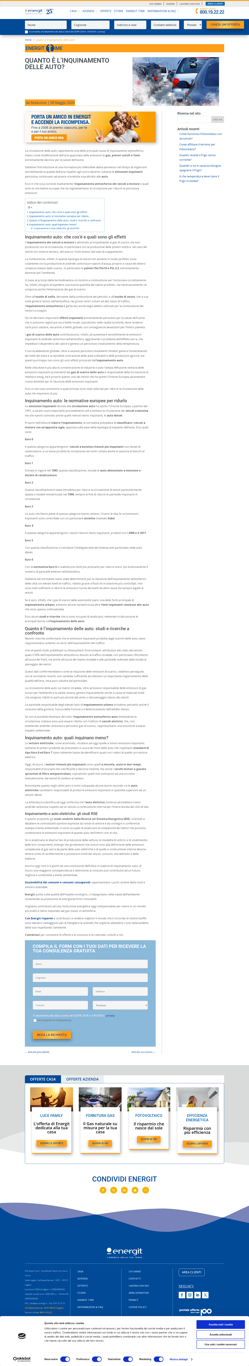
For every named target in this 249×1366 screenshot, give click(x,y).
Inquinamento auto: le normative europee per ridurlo (59, 216)
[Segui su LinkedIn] (197, 1295)
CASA (73, 11)
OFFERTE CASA (43, 1079)
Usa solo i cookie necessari (221, 1344)
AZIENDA (88, 11)
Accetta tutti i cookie (221, 1324)
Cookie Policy (138, 1307)
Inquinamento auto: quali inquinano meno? (53, 224)
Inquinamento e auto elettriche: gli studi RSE (56, 228)
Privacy (133, 1300)
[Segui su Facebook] (182, 1295)
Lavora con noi (190, 3)
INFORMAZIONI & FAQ (161, 11)
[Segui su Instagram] (189, 1295)
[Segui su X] (205, 1295)
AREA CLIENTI (191, 1272)
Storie (118, 11)
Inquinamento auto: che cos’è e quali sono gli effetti (58, 212)
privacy (101, 31)
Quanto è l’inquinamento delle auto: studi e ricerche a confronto (65, 220)
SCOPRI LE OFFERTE (51, 1143)
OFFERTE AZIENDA (82, 1079)
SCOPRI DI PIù (100, 1143)
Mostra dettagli (179, 1359)
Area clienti (215, 3)
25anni (170, 3)
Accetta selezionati (221, 1334)
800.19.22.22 (46, 1312)
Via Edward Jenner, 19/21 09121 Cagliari (44, 1307)
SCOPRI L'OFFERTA (197, 1143)
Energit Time (135, 11)
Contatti (135, 1278)
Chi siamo (155, 3)
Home (28, 39)
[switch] (97, 1359)
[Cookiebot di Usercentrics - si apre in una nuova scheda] (22, 1359)
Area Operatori (139, 1293)
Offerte (105, 11)
